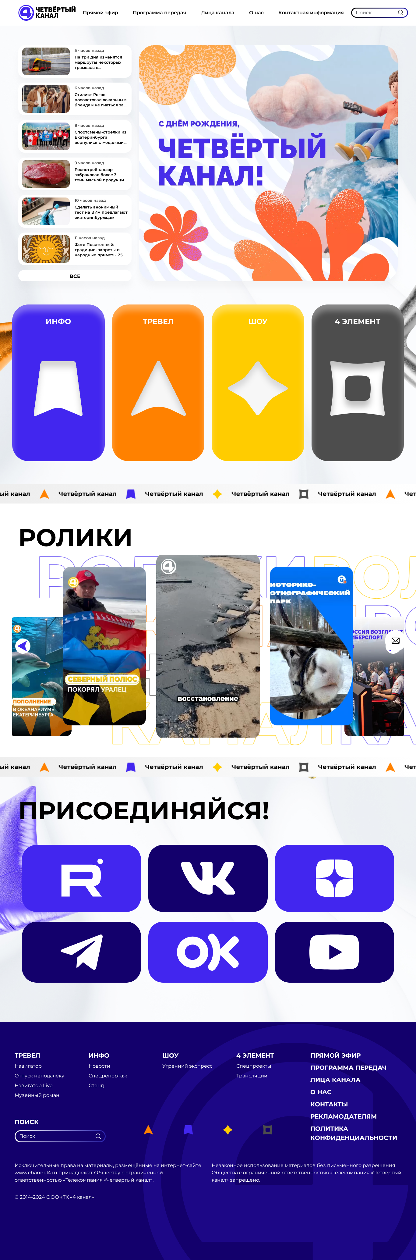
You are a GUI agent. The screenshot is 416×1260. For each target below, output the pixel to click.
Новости (90, 422)
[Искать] (401, 12)
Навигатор (186, 407)
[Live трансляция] (28, 1231)
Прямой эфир (100, 13)
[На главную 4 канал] (47, 12)
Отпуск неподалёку (39, 1075)
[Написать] (395, 640)
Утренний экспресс (284, 451)
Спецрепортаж (90, 450)
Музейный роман (187, 436)
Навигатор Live (34, 1085)
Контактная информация (311, 13)
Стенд (91, 436)
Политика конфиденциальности (353, 1133)
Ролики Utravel (187, 451)
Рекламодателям (343, 1116)
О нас (256, 13)
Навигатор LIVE (187, 422)
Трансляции (392, 436)
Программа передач (159, 13)
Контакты (329, 1104)
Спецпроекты (253, 1066)
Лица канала (217, 13)
